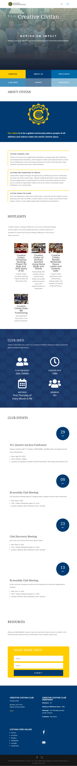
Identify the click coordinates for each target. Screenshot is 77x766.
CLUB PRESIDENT (22, 370)
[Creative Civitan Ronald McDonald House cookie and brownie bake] (56, 252)
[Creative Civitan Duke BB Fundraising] (21, 303)
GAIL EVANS (22, 373)
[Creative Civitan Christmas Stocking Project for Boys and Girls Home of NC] (21, 252)
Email (11, 711)
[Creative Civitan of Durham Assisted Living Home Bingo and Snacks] (38, 252)
